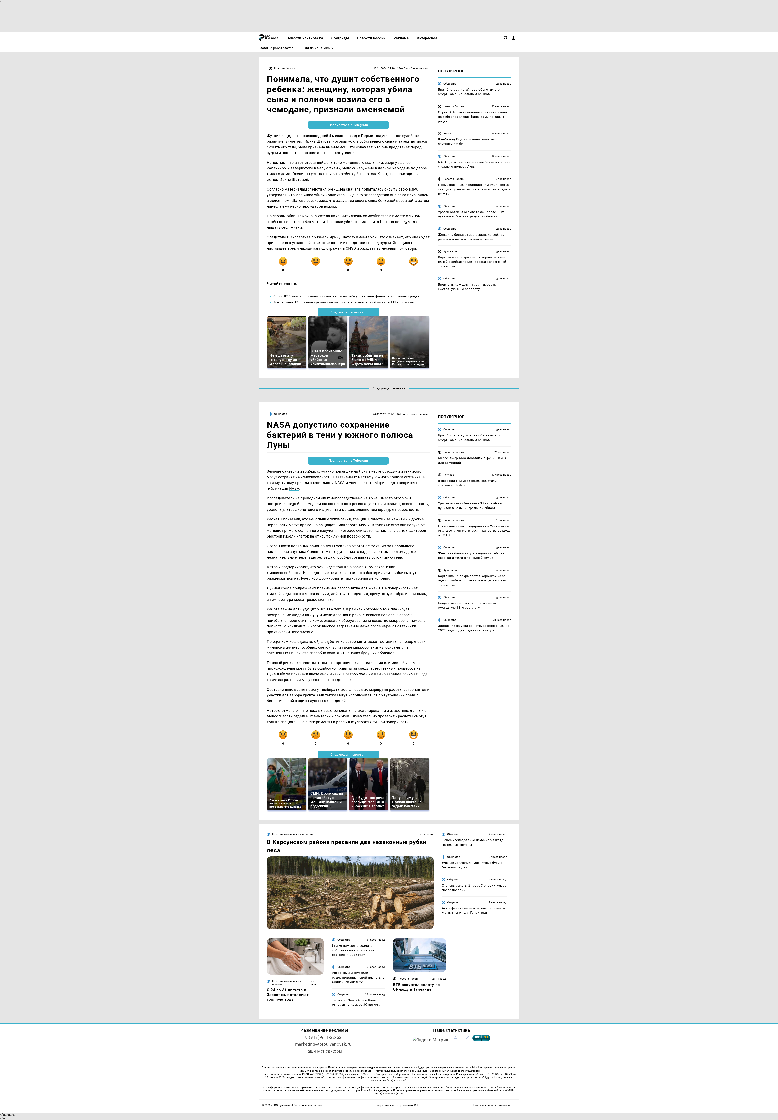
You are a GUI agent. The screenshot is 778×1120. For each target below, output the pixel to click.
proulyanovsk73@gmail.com (484, 1077)
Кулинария (450, 251)
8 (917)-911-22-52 (323, 1037)
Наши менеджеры (323, 1051)
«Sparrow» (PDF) (393, 1093)
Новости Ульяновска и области (292, 834)
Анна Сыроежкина (416, 68)
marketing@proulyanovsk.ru (323, 1044)
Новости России (284, 68)
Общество (449, 83)
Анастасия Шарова (415, 414)
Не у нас (448, 133)
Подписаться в (348, 125)
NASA (294, 488)
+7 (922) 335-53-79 (394, 1080)
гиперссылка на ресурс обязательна (369, 1067)
